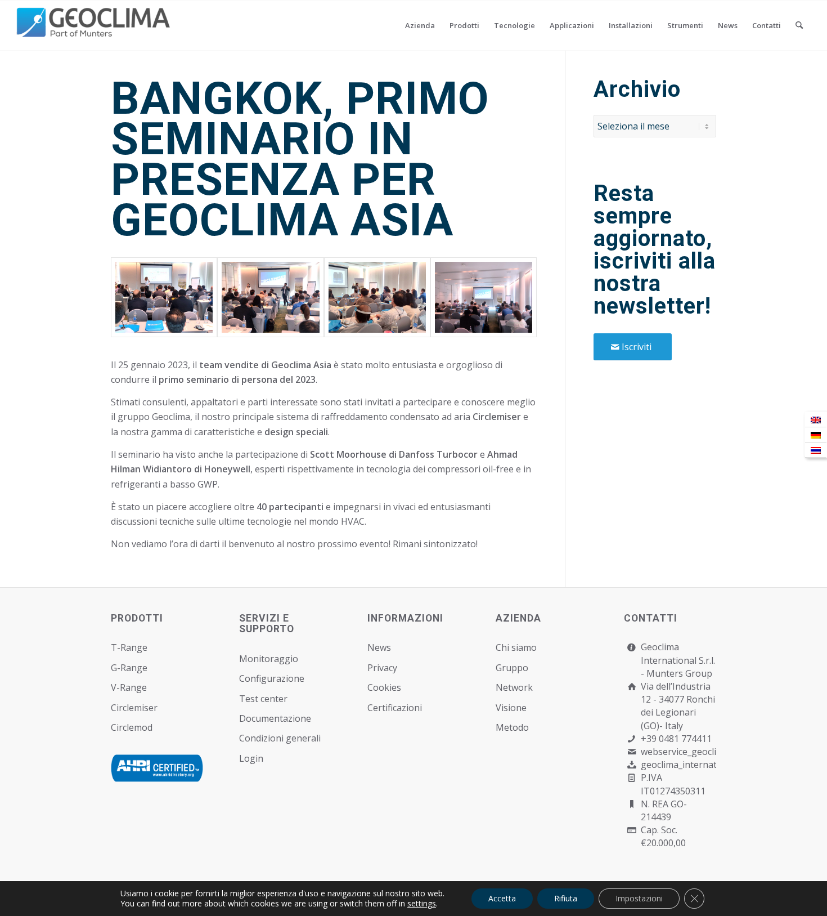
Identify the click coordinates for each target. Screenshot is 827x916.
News (379, 647)
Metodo (512, 727)
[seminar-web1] (164, 297)
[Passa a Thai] (815, 450)
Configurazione (271, 678)
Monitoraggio (268, 659)
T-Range (129, 647)
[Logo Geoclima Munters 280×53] (95, 32)
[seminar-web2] (270, 297)
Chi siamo (516, 647)
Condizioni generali (280, 738)
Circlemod (131, 727)
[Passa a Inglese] (815, 419)
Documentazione (275, 718)
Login (251, 758)
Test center (263, 698)
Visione (511, 707)
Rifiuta (565, 898)
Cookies (384, 687)
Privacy (382, 668)
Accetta (502, 898)
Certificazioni (394, 707)
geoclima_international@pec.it (704, 764)
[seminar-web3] (377, 297)
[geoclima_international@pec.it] (631, 764)
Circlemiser (134, 707)
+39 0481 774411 (676, 738)
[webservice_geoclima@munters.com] (631, 751)
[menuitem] (420, 25)
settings (421, 904)
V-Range (129, 687)
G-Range (129, 668)
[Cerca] (799, 25)
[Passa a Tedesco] (815, 435)
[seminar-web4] (483, 297)
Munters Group (679, 673)
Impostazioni (639, 898)
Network (514, 687)
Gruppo (512, 668)
